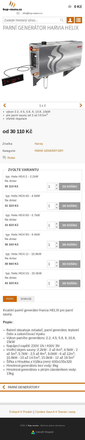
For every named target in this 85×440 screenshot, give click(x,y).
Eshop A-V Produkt (20, 412)
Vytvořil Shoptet (44, 432)
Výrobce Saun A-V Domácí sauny (55, 412)
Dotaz (11, 157)
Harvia (39, 143)
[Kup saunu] (12, 5)
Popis (10, 299)
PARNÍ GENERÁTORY (49, 150)
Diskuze (26, 299)
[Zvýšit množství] (56, 185)
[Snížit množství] (56, 188)
